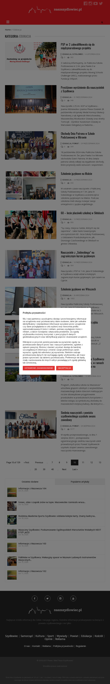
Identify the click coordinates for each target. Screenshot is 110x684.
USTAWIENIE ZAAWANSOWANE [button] (38, 368)
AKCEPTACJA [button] (64, 368)
